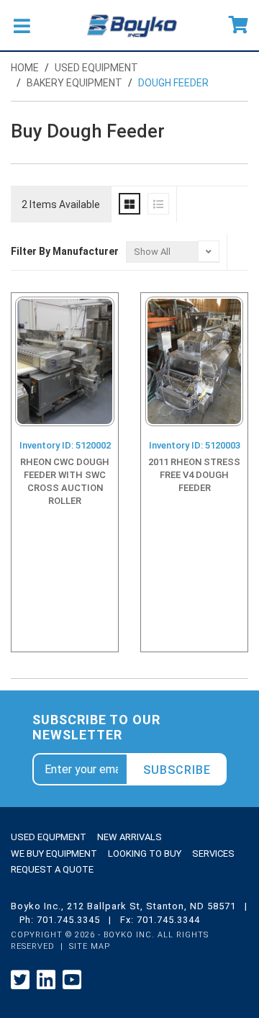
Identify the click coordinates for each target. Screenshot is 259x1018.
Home (25, 67)
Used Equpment (48, 837)
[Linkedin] (46, 980)
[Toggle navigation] (21, 25)
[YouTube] (72, 980)
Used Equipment (96, 67)
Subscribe (177, 770)
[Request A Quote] (238, 25)
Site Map (89, 946)
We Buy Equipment (54, 853)
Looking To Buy (144, 853)
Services (213, 853)
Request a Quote (52, 869)
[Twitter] (20, 980)
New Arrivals (129, 837)
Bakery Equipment (74, 83)
